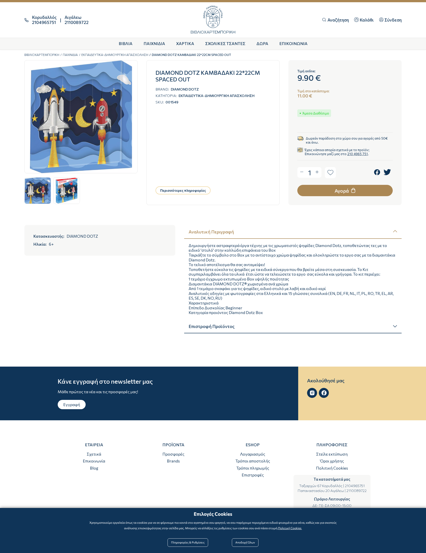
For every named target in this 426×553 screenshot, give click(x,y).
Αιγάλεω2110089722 (77, 20)
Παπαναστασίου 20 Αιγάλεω (321, 490)
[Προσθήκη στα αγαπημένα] (330, 172)
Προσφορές (173, 454)
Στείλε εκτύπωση (332, 454)
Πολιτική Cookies (332, 468)
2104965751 (355, 486)
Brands (173, 460)
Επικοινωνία (94, 460)
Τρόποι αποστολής (252, 460)
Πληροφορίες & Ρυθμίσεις (188, 542)
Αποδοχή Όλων (245, 542)
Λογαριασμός (252, 454)
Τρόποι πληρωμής (252, 468)
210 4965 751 (357, 154)
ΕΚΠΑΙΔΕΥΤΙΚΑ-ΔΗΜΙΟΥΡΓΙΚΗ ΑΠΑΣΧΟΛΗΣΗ (114, 55)
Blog (94, 468)
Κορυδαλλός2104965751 (44, 20)
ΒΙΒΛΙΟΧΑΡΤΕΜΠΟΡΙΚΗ (41, 55)
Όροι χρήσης (332, 460)
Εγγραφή (71, 404)
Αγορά (342, 191)
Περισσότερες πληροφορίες (183, 190)
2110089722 (356, 490)
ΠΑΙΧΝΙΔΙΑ (70, 55)
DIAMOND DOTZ (185, 89)
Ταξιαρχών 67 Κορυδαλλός (320, 486)
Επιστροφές (253, 474)
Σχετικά (94, 454)
